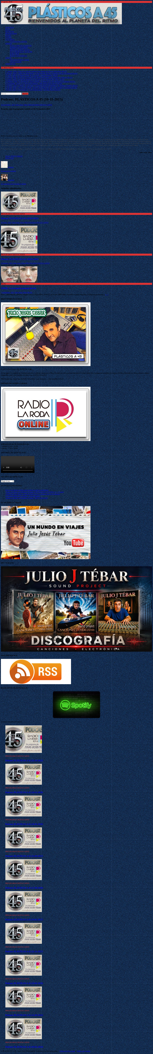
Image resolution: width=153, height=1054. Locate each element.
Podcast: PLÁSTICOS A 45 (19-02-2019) (24, 983)
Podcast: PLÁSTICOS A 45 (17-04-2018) (24, 887)
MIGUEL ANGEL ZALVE (20, 50)
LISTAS (8, 58)
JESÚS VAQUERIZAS (18, 56)
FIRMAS (8, 44)
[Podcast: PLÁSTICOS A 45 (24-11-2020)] (23, 784)
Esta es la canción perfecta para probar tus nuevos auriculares (26, 490)
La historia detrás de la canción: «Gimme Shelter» (23, 496)
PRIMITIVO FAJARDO (19, 48)
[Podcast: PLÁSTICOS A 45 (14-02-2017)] (23, 911)
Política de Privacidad (67, 1051)
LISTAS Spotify (16, 62)
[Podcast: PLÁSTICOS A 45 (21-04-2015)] (23, 1007)
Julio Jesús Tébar (22, 105)
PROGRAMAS (11, 33)
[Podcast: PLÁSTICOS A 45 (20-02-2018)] (23, 816)
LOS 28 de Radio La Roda (19, 60)
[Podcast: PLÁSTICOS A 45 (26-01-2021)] (19, 212)
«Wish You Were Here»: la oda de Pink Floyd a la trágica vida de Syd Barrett (32, 494)
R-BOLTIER (14, 54)
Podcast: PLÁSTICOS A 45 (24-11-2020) (24, 792)
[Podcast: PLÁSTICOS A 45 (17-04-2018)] (23, 879)
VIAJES (8, 38)
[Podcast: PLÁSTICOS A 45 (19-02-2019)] (23, 975)
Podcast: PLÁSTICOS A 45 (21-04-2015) (24, 1015)
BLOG (7, 29)
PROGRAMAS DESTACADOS (40, 105)
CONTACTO (10, 64)
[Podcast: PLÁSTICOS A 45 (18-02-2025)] (19, 253)
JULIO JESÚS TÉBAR (14, 156)
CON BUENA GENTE (18, 42)
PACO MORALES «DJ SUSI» (21, 52)
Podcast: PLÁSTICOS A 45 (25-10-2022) (24, 760)
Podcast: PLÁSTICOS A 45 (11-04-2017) (24, 856)
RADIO (8, 35)
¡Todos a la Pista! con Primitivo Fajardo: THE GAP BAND (26, 498)
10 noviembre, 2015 (8, 105)
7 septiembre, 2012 (7, 292)
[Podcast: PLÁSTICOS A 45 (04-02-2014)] (23, 1039)
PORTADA (9, 27)
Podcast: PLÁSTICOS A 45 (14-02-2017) (24, 919)
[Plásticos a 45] (61, 24)
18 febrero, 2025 (7, 263)
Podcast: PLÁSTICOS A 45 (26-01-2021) (20, 218)
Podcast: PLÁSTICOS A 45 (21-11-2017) (24, 951)
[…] (106, 294)
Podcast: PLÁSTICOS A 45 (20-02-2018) (24, 824)
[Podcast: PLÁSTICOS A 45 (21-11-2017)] (23, 943)
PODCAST (9, 158)
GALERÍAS (9, 40)
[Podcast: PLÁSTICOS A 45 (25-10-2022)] (23, 752)
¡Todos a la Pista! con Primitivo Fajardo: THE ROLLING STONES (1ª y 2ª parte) (34, 492)
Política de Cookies (83, 1051)
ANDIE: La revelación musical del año (18, 288)
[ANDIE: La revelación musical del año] (19, 282)
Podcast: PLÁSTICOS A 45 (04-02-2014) (24, 1047)
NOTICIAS (9, 31)
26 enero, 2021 (6, 223)
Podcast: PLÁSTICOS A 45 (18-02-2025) (20, 259)
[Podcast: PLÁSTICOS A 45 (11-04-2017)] (23, 848)
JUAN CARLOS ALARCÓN (21, 46)
